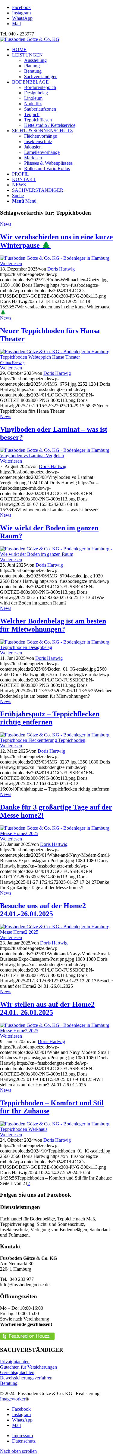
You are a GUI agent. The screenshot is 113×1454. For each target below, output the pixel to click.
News (5, 224)
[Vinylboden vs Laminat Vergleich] (56, 455)
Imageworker (12, 1398)
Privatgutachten (15, 1361)
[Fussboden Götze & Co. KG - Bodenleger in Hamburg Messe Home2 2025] (56, 833)
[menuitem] (62, 49)
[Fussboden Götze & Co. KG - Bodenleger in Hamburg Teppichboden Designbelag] (56, 647)
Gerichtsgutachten (17, 1372)
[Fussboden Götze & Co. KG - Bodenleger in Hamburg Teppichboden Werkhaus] (56, 1129)
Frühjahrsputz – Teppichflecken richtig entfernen (49, 718)
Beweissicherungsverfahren (26, 1377)
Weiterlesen (11, 263)
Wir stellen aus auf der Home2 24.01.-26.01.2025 (47, 1008)
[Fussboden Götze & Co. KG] (29, 39)
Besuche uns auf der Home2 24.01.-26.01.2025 (43, 910)
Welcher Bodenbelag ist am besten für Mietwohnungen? (53, 625)
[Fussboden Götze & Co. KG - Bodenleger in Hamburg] (54, 258)
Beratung (8, 1383)
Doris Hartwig (61, 268)
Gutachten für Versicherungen (28, 1367)
